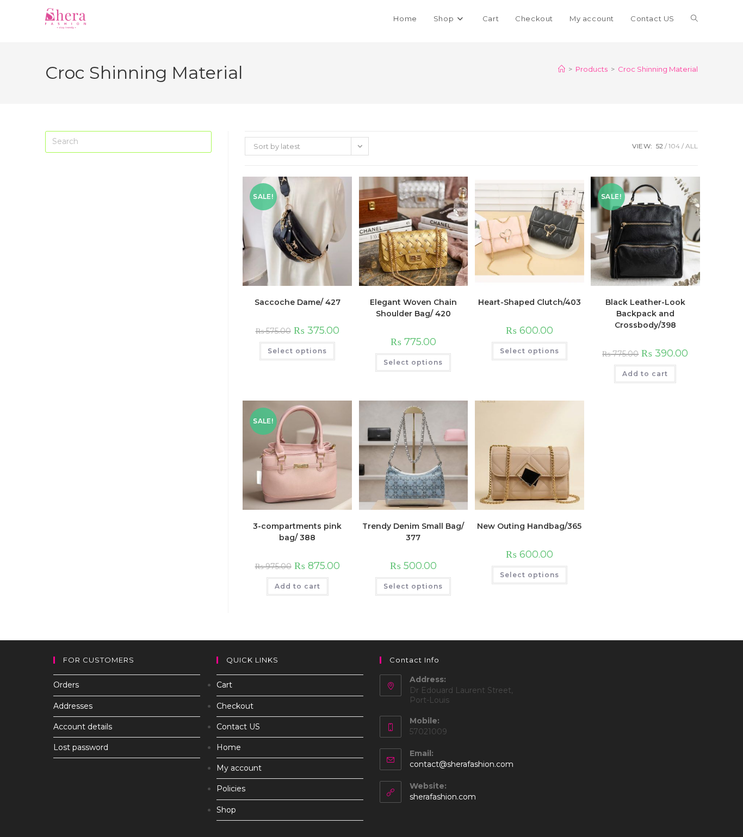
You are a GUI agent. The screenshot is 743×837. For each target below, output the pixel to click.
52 (659, 146)
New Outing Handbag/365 (529, 526)
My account (239, 768)
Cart (224, 685)
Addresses (72, 706)
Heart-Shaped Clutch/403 (529, 302)
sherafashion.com (443, 797)
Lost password (80, 747)
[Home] (561, 69)
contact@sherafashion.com (461, 764)
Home (228, 747)
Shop (226, 810)
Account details (82, 727)
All (691, 146)
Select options (297, 351)
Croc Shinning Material (658, 69)
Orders (66, 685)
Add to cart (645, 374)
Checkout (234, 706)
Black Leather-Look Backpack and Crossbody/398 (645, 313)
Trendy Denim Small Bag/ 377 (413, 531)
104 (674, 146)
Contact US (238, 727)
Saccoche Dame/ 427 (297, 302)
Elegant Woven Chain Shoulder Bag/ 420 (413, 307)
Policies (230, 789)
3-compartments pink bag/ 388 (297, 531)
